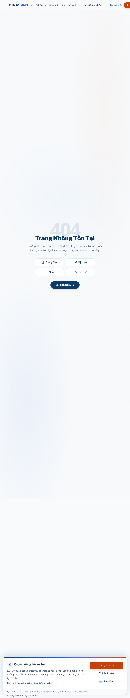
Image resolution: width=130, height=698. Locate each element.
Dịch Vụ (82, 262)
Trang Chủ (51, 262)
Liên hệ (86, 5)
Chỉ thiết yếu (106, 673)
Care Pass (74, 5)
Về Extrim (41, 5)
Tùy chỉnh (108, 681)
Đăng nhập (95, 5)
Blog (64, 5)
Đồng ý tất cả (106, 665)
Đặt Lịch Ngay (63, 284)
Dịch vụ (29, 5)
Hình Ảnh (53, 5)
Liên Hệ (82, 272)
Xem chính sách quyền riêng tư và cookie (30, 683)
